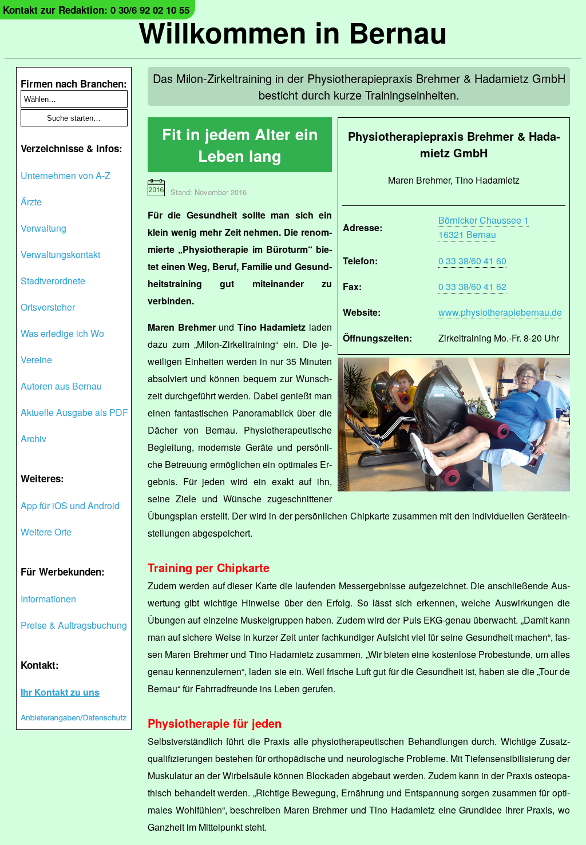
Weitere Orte (46, 531)
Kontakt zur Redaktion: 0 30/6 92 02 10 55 (96, 10)
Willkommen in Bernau (293, 31)
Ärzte (31, 201)
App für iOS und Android (70, 505)
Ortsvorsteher (48, 307)
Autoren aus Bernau (61, 385)
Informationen (48, 598)
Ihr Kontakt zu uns (60, 692)
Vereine (36, 359)
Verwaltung (43, 228)
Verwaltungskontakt (60, 254)
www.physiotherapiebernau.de (500, 312)
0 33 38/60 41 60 (472, 260)
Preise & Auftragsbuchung (74, 625)
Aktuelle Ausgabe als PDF (74, 412)
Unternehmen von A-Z (65, 175)
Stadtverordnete (53, 280)
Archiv (33, 438)
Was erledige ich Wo (62, 333)
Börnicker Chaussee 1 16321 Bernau (483, 227)
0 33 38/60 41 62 (472, 286)
